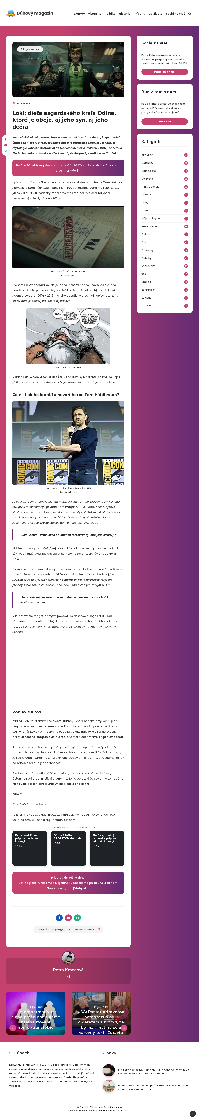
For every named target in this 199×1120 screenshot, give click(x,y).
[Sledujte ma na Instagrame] (68, 976)
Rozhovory (148, 266)
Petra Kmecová (68, 970)
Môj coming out (151, 218)
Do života (155, 13)
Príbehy (139, 13)
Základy (146, 297)
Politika (110, 13)
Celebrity (147, 163)
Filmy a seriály (30, 49)
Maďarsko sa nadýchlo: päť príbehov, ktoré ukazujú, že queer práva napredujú (153, 1087)
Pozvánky (147, 250)
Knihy (144, 202)
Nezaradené (149, 226)
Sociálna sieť (175, 13)
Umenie (146, 282)
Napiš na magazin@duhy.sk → (68, 888)
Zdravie (146, 305)
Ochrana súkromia (77, 1110)
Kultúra (145, 210)
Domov (79, 13)
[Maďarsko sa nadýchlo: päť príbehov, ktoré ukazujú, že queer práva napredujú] (109, 1086)
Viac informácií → (68, 170)
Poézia (145, 234)
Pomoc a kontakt (96, 1110)
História (124, 13)
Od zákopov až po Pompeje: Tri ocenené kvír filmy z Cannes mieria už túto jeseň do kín (153, 1072)
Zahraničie (148, 290)
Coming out (148, 171)
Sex (143, 274)
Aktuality (94, 13)
